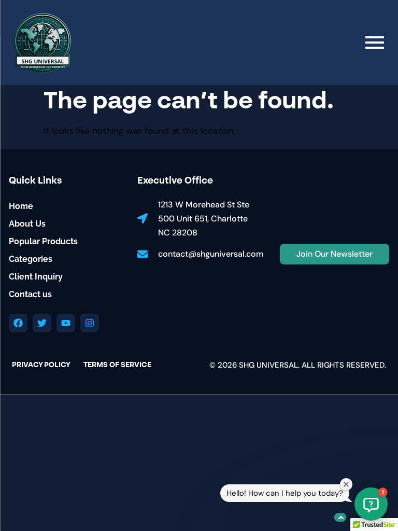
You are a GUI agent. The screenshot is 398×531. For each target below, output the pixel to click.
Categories (30, 259)
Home (21, 206)
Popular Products (43, 241)
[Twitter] (42, 323)
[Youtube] (65, 323)
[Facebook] (18, 323)
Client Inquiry (36, 277)
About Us (27, 224)
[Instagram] (89, 323)
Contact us (30, 294)
